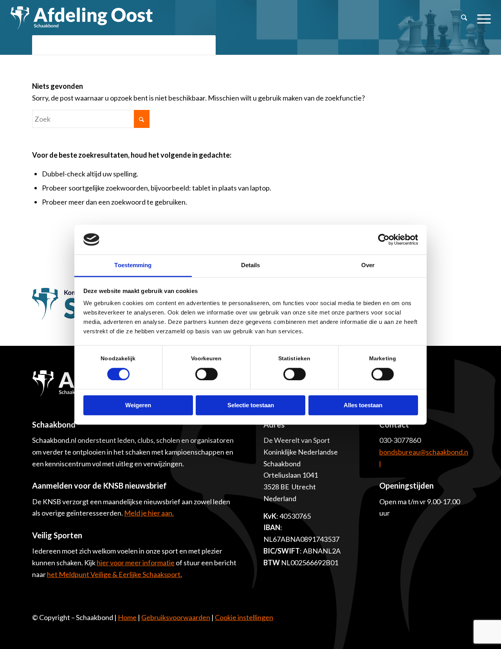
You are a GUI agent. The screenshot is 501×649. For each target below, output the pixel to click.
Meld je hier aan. (149, 513)
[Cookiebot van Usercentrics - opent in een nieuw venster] (384, 239)
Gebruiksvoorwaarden (175, 617)
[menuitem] (464, 17)
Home (127, 617)
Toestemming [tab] (132, 265)
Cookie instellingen (244, 617)
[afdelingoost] (81, 17)
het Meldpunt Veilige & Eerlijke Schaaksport (114, 574)
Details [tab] (250, 265)
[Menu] (481, 17)
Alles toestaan (363, 405)
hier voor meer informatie (136, 562)
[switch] (206, 374)
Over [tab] (368, 265)
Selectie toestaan (250, 405)
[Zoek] (464, 17)
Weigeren (138, 405)
